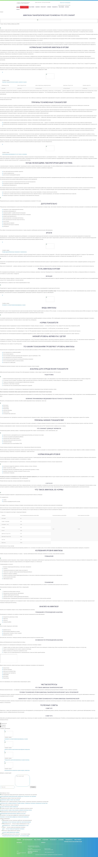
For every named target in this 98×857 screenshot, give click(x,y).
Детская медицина (27, 839)
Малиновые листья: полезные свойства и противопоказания (16, 822)
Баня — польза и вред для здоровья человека (13, 828)
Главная (19, 839)
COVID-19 (17, 9)
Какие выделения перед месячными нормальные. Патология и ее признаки (18, 796)
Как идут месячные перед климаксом (9, 806)
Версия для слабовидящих (65, 2)
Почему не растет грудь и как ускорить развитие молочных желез (16, 810)
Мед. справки (37, 839)
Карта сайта (30, 852)
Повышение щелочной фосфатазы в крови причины (17, 760)
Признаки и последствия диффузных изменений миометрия (14, 817)
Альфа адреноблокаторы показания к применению (14, 252)
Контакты (19, 842)
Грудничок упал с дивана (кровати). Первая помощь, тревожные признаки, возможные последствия (23, 803)
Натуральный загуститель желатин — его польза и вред (15, 835)
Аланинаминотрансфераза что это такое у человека (14, 154)
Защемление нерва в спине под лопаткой (10, 799)
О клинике (61, 839)
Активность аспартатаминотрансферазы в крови (13, 305)
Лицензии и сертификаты (33, 851)
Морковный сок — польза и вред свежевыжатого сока (15, 825)
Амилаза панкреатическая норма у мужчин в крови (14, 82)
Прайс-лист (30, 853)
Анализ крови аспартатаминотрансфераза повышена (17, 749)
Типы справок (77, 839)
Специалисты (68, 839)
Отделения (45, 839)
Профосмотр (53, 839)
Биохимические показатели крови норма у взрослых (17, 770)
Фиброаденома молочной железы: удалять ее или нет (13, 813)
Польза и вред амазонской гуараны (10, 832)
